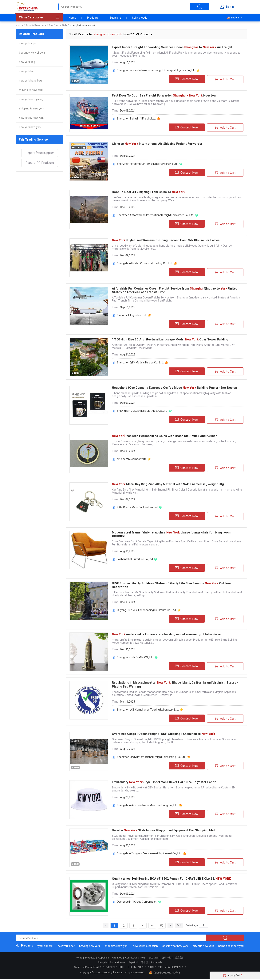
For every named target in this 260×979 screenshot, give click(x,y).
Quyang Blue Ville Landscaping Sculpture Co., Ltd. (146, 610)
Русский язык (118, 962)
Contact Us (131, 958)
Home (72, 17)
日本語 (144, 962)
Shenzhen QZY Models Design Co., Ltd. (140, 362)
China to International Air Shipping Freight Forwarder (157, 144)
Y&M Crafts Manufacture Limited (137, 507)
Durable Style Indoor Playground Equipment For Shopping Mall (163, 830)
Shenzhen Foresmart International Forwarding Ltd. (147, 163)
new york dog (27, 61)
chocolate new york (108, 945)
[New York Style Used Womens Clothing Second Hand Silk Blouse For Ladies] (89, 258)
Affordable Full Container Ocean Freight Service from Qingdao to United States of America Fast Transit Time (174, 290)
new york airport (29, 43)
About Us (117, 958)
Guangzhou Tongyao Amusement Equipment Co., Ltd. (149, 853)
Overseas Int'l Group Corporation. (137, 901)
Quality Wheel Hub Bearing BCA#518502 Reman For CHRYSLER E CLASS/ (171, 878)
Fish (64, 25)
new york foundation (136, 945)
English (235, 17)
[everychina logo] (26, 6)
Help (143, 958)
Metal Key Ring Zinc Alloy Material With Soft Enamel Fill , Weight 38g (168, 484)
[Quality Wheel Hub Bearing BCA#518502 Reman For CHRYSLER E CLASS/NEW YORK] (89, 896)
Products (93, 17)
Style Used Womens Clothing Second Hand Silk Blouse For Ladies (166, 240)
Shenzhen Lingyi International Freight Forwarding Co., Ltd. (151, 756)
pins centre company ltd (132, 459)
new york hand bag (30, 80)
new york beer (57, 945)
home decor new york (223, 945)
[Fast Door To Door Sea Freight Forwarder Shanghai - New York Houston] (89, 113)
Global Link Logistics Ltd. (132, 315)
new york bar (26, 71)
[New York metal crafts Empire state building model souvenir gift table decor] (89, 652)
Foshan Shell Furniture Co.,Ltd (135, 559)
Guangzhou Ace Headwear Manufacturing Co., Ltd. (147, 805)
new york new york (30, 127)
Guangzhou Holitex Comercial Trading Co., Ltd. (145, 263)
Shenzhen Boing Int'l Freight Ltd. (136, 118)
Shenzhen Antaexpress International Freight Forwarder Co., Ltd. (155, 215)
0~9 (184, 967)
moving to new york (31, 89)
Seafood (54, 25)
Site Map (154, 958)
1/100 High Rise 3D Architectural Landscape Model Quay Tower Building (170, 339)
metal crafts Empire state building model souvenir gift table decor (166, 634)
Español (133, 962)
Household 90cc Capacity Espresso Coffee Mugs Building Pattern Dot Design (174, 387)
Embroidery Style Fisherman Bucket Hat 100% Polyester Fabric (164, 782)
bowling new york (81, 945)
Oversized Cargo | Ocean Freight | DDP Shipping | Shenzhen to (163, 734)
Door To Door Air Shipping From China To (148, 192)
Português (156, 962)
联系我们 (179, 958)
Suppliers (115, 17)
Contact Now (189, 79)
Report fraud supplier (40, 153)
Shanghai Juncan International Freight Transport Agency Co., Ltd (156, 70)
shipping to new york (31, 108)
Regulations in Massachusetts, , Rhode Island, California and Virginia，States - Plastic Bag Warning (175, 684)
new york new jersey (31, 99)
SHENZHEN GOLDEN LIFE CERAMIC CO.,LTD (142, 410)
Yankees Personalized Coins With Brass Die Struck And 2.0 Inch (164, 436)
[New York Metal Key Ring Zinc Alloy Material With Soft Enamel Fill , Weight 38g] (89, 502)
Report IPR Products (40, 163)
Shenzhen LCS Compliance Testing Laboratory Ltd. (148, 709)
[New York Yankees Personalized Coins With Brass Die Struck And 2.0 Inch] (89, 453)
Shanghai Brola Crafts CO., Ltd (135, 657)
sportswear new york (166, 945)
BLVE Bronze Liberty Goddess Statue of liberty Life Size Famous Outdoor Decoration (171, 585)
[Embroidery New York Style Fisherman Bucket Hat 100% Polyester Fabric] (89, 799)
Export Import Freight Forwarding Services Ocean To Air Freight (172, 47)
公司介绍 (166, 958)
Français (102, 962)
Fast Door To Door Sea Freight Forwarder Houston (164, 95)
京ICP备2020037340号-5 (167, 972)
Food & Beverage (36, 25)
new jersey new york (31, 117)
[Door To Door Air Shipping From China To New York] (89, 209)
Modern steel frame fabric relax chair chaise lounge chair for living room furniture (171, 534)
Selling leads (139, 17)
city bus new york (194, 945)
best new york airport (32, 52)
